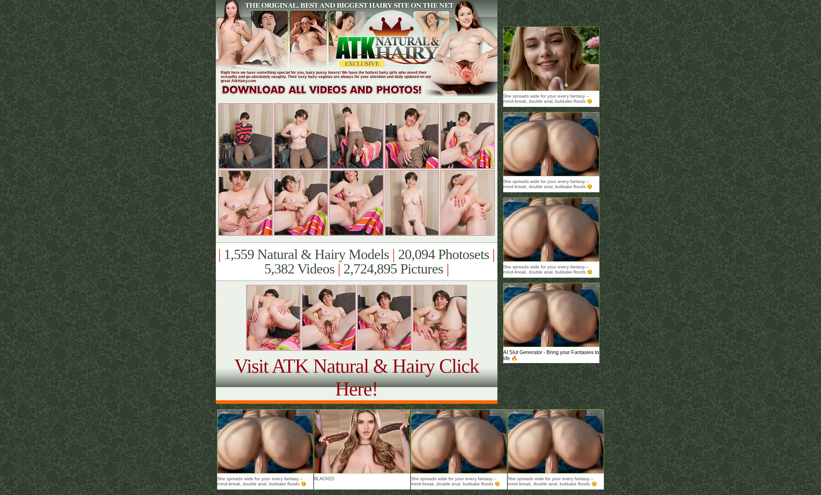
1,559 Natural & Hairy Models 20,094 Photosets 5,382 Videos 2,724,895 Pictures (356, 261)
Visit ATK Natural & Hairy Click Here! (356, 377)
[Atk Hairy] (328, 94)
